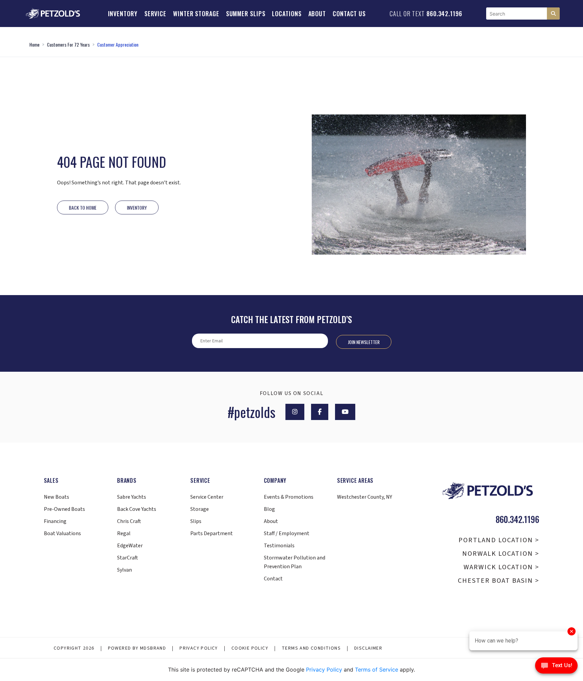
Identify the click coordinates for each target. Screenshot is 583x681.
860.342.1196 (444, 13)
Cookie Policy (249, 648)
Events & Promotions (288, 497)
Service (155, 13)
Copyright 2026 (74, 648)
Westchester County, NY (364, 497)
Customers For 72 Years (68, 44)
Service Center (206, 497)
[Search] (553, 13)
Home (34, 44)
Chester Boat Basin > (498, 580)
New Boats (56, 497)
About (317, 13)
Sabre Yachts (131, 497)
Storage (199, 509)
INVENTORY (137, 207)
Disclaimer (368, 648)
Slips (195, 521)
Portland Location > (499, 540)
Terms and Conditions (311, 648)
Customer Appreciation (117, 44)
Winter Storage (196, 13)
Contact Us (349, 13)
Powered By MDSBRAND (137, 648)
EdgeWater (130, 545)
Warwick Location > (501, 567)
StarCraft (127, 557)
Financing (55, 521)
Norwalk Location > (500, 553)
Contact (273, 578)
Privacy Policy (198, 648)
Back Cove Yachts (136, 509)
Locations (286, 13)
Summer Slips (246, 13)
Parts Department (211, 533)
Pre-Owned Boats (64, 509)
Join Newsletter (364, 341)
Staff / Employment (286, 533)
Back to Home (82, 207)
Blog (269, 509)
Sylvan (124, 570)
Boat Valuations (62, 533)
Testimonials (279, 545)
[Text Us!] (556, 667)
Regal (124, 533)
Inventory (123, 13)
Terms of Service (376, 669)
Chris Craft (129, 521)
